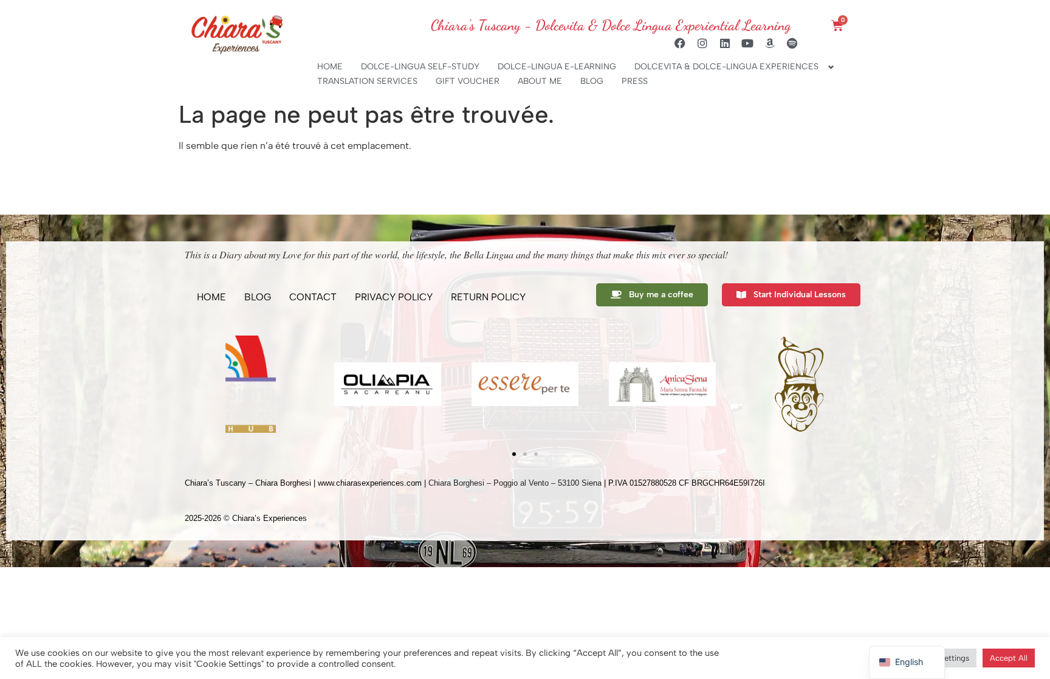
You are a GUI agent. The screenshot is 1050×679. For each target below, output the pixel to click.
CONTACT (313, 297)
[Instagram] (702, 43)
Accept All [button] (1009, 658)
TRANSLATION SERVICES (367, 81)
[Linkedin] (725, 43)
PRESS (635, 81)
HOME (330, 66)
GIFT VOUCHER (467, 81)
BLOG (591, 81)
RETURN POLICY (488, 297)
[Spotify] (792, 43)
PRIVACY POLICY (394, 297)
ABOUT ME (540, 81)
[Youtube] (747, 43)
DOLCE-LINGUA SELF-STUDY (420, 66)
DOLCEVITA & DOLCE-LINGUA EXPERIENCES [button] (726, 66)
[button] (197, 384)
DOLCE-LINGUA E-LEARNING (557, 66)
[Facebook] (680, 43)
